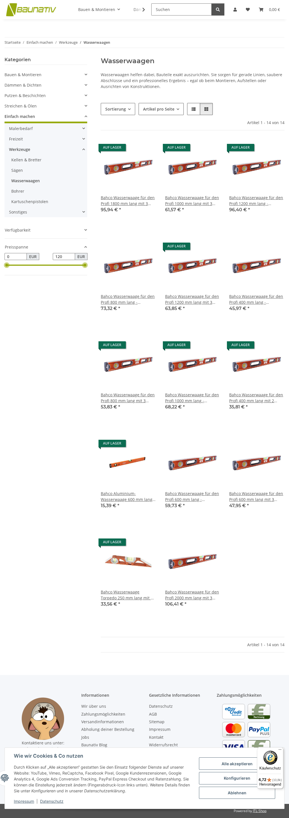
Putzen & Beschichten (25, 95)
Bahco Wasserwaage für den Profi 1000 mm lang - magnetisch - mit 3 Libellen (192, 398)
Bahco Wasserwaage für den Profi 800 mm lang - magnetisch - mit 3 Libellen (128, 299)
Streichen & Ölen (21, 106)
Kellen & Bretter (26, 159)
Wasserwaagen (25, 180)
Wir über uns (93, 706)
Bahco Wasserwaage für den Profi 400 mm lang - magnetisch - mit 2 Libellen (256, 299)
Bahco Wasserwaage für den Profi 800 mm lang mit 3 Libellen (128, 398)
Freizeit (16, 139)
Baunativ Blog (94, 744)
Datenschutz (52, 801)
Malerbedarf (21, 128)
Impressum (24, 801)
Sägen (17, 170)
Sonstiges (18, 212)
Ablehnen (237, 792)
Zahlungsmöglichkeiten (103, 714)
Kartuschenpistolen (29, 201)
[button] (140, 9)
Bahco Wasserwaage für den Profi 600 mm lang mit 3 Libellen (256, 496)
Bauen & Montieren (23, 74)
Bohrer (17, 191)
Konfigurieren (237, 778)
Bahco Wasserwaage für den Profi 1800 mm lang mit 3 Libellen (128, 200)
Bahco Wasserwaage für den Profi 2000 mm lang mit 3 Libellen (192, 595)
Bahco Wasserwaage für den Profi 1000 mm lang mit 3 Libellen (192, 200)
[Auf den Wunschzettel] (146, 149)
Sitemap (157, 721)
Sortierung (115, 109)
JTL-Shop (259, 810)
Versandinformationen (102, 721)
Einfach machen (20, 116)
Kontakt (156, 737)
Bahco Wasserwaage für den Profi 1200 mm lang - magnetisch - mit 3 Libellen (256, 200)
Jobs (85, 737)
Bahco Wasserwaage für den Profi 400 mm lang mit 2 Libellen (256, 398)
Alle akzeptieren (237, 763)
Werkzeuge (19, 149)
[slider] (6, 265)
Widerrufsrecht (163, 744)
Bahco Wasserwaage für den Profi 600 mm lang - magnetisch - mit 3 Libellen (192, 496)
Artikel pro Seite (158, 109)
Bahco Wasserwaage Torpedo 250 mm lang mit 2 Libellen (127, 595)
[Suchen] (217, 9)
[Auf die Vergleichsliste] (132, 149)
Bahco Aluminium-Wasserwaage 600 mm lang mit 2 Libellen (126, 496)
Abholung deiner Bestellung (107, 729)
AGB (153, 714)
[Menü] (280, 750)
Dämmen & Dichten (23, 85)
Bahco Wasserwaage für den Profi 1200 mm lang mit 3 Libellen (192, 299)
